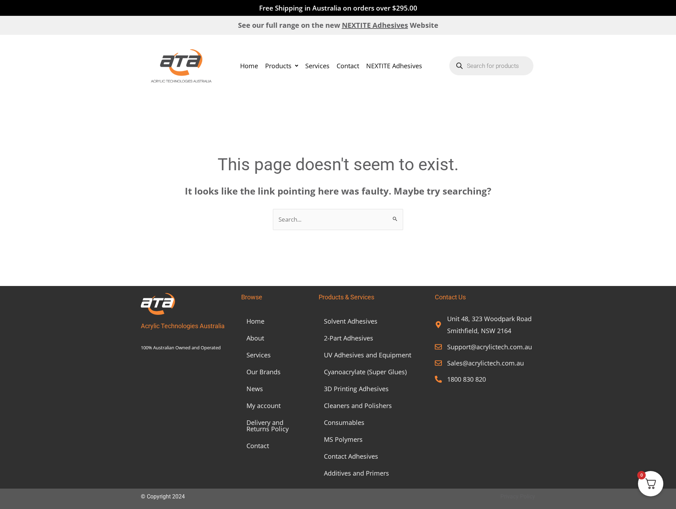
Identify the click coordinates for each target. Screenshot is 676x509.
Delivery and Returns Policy (267, 425)
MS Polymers (343, 439)
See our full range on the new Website (338, 25)
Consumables (344, 422)
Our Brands (263, 372)
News (254, 388)
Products (278, 66)
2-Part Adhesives (348, 338)
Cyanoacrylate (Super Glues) (365, 372)
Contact (348, 66)
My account (263, 405)
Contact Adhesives (351, 456)
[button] (282, 65)
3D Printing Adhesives (356, 388)
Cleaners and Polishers (358, 405)
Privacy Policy (517, 496)
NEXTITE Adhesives (394, 66)
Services (317, 66)
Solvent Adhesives (350, 321)
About (255, 338)
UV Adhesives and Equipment (367, 355)
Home (249, 66)
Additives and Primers (356, 473)
